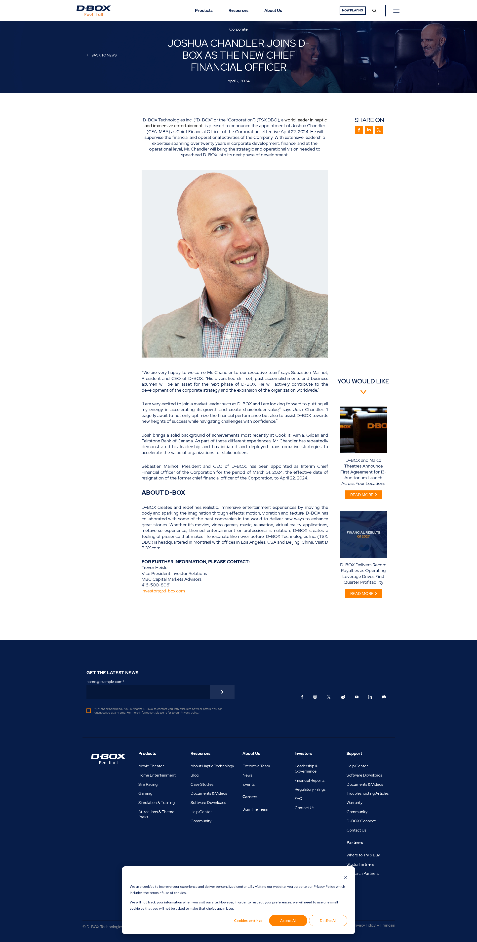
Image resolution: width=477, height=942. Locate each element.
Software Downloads (208, 802)
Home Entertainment (157, 775)
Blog (195, 775)
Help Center (201, 811)
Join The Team (255, 809)
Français (387, 925)
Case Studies (202, 784)
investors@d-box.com (164, 591)
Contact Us (304, 807)
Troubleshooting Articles (368, 793)
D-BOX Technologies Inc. (108, 926)
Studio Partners (360, 864)
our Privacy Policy (321, 886)
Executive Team (256, 766)
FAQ (298, 798)
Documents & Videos (209, 793)
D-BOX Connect (361, 821)
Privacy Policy (364, 925)
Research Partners (363, 873)
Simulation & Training (156, 802)
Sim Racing (148, 784)
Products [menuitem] (204, 10)
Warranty (354, 802)
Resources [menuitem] (238, 10)
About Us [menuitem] (273, 10)
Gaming (145, 793)
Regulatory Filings (310, 789)
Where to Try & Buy (363, 855)
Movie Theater (151, 766)
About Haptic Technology (212, 766)
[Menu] (397, 10)
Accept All (288, 920)
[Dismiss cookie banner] (345, 877)
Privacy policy (189, 713)
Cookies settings (248, 920)
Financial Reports (309, 780)
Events (248, 784)
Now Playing (352, 10)
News (247, 775)
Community (201, 821)
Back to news (104, 55)
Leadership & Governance (306, 768)
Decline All (328, 920)
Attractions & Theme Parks (156, 814)
